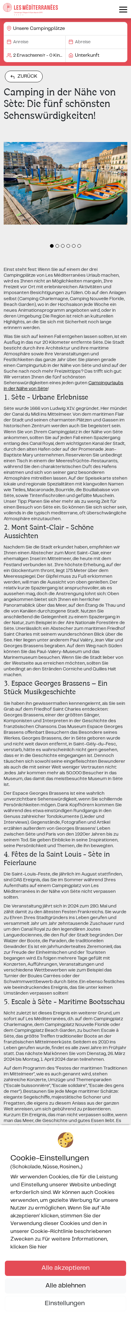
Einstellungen (65, 1303)
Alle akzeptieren (65, 1268)
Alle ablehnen (65, 1286)
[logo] (30, 9)
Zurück (27, 76)
